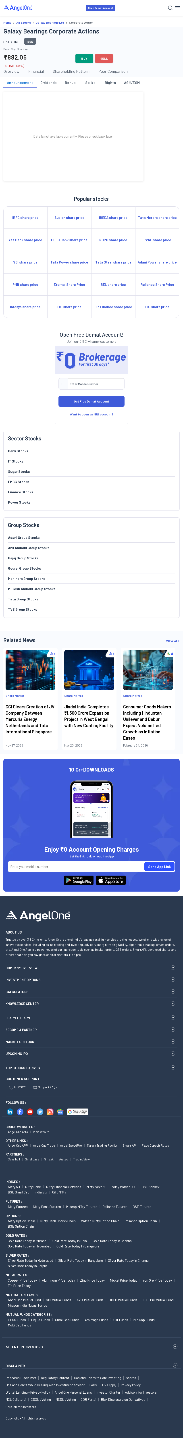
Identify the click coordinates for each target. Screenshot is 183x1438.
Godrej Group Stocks (24, 568)
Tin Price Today (19, 1285)
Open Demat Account (100, 7)
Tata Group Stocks (23, 599)
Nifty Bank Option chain (58, 1221)
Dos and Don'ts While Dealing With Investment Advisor (45, 1385)
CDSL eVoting (41, 1399)
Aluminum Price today (58, 1280)
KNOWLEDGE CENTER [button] (22, 1004)
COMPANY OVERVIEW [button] (21, 968)
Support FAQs (47, 1087)
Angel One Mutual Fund (24, 1300)
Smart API (130, 1145)
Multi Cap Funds (19, 1325)
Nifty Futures (18, 1206)
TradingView (81, 1159)
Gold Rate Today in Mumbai (27, 1241)
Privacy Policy (131, 1385)
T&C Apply (109, 1385)
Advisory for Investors (141, 1392)
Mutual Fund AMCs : (22, 1295)
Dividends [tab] (48, 82)
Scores (131, 1378)
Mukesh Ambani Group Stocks (32, 589)
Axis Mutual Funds (90, 1300)
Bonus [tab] (70, 82)
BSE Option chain (21, 1226)
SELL (104, 58)
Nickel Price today (123, 1280)
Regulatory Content (55, 1378)
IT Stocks (15, 461)
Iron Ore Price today (157, 1280)
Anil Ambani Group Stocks (29, 548)
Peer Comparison (113, 71)
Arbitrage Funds (96, 1320)
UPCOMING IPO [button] (17, 1054)
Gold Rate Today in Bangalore (77, 1246)
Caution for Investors (21, 1407)
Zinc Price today (92, 1280)
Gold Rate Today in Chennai (113, 1241)
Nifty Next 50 (96, 1187)
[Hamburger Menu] (177, 7)
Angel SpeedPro (71, 1145)
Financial (36, 71)
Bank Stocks (18, 451)
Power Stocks (19, 502)
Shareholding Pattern (71, 71)
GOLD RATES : (16, 1235)
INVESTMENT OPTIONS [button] (23, 980)
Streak (49, 1159)
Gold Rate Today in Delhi (70, 1241)
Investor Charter (108, 1392)
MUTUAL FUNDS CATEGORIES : (29, 1314)
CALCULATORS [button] (17, 992)
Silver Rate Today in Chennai (129, 1260)
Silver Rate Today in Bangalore (80, 1260)
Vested (63, 1159)
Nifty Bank (33, 1187)
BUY (84, 58)
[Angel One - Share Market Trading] (18, 7)
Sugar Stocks (19, 471)
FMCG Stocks (18, 481)
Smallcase (32, 1159)
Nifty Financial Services (63, 1187)
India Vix (41, 1192)
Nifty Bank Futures (47, 1206)
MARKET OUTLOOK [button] (20, 1042)
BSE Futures (142, 1206)
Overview (11, 71)
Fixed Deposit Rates (155, 1145)
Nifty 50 (14, 1187)
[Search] (170, 8)
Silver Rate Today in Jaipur (27, 1266)
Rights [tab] (110, 82)
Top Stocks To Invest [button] (24, 1068)
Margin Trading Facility (102, 1145)
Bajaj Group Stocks (23, 558)
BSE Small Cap (18, 1192)
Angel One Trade (44, 1145)
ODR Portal (88, 1399)
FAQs (93, 1385)
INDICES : (13, 1182)
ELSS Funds (17, 1320)
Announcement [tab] (20, 82)
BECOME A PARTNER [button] (21, 1030)
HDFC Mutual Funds (123, 1300)
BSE (30, 41)
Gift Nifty (59, 1192)
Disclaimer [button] (15, 1365)
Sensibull (14, 1159)
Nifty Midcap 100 (124, 1187)
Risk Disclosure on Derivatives (123, 1399)
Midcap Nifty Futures (81, 1206)
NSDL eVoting (66, 1399)
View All (173, 641)
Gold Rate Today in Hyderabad (29, 1246)
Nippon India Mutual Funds (27, 1305)
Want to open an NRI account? (91, 414)
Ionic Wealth (41, 1132)
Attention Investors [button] (24, 1347)
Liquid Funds (40, 1320)
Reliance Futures (114, 1206)
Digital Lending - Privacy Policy (28, 1392)
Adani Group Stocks (24, 537)
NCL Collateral (16, 1399)
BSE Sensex (150, 1187)
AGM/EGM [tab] (132, 82)
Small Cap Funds (67, 1320)
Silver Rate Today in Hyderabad (30, 1260)
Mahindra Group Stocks (26, 578)
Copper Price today (22, 1280)
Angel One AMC (18, 1132)
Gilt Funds (120, 1320)
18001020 (20, 1087)
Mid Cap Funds (144, 1320)
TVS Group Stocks (22, 609)
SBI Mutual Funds (58, 1300)
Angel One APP (18, 1145)
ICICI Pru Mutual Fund (158, 1300)
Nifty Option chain (21, 1221)
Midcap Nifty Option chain (100, 1221)
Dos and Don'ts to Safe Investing (97, 1378)
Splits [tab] (90, 82)
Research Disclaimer (21, 1378)
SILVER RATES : (17, 1255)
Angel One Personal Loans (73, 1392)
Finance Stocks (20, 492)
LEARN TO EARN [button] (18, 1018)
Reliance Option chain (141, 1221)
